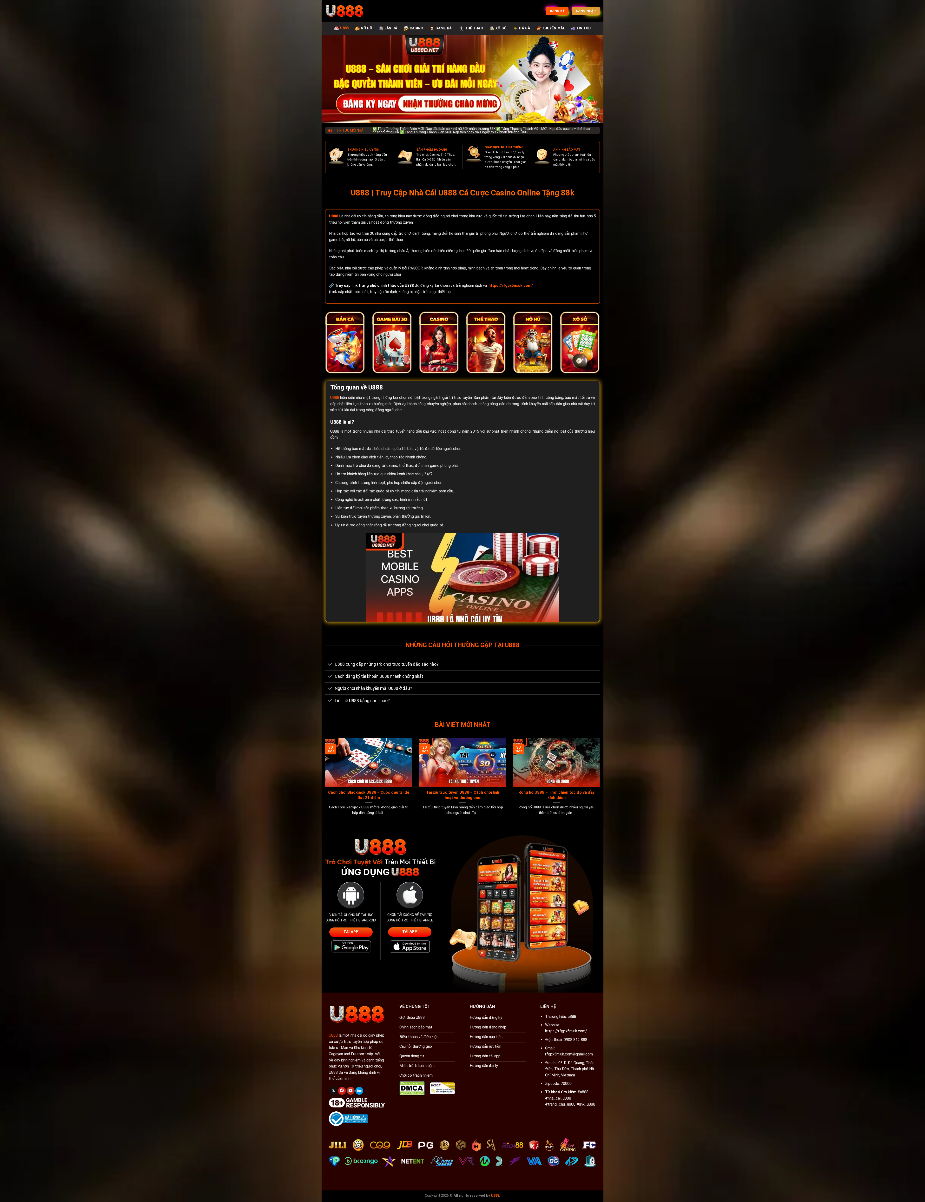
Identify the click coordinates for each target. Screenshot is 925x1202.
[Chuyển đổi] (330, 664)
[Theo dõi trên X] (333, 1091)
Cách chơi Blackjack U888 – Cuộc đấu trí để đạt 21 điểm (368, 795)
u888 (572, 1016)
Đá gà (524, 28)
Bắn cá (390, 28)
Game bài (444, 28)
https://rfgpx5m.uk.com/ (566, 1031)
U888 (344, 28)
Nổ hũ (366, 28)
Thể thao (474, 28)
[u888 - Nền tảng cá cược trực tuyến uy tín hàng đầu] (344, 11)
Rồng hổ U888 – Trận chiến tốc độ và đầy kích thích (556, 795)
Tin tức (583, 28)
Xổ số (501, 28)
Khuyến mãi (553, 28)
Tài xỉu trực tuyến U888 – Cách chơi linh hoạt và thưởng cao (462, 795)
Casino (416, 28)
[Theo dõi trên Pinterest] (342, 1091)
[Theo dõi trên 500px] (359, 1091)
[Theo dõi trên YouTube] (351, 1091)
